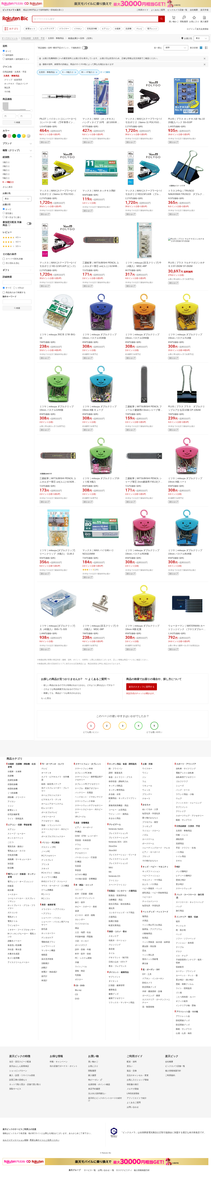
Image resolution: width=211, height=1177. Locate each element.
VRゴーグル (80, 817)
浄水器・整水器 (14, 949)
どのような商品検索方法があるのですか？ (62, 689)
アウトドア (181, 811)
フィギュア (147, 826)
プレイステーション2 (118, 863)
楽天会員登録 (202, 29)
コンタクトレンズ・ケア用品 (121, 912)
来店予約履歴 (94, 1089)
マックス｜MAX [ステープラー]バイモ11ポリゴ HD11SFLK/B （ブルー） (143, 194)
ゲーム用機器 (47, 890)
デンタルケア (47, 937)
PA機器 (78, 832)
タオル (179, 861)
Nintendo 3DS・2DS (118, 842)
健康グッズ (114, 994)
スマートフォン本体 (84, 768)
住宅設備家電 (13, 814)
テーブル (180, 947)
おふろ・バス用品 (150, 884)
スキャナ (45, 868)
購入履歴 (92, 1075)
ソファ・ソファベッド (186, 938)
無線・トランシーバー (51, 825)
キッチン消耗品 (115, 786)
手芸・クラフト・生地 (186, 848)
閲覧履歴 (92, 1071)
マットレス (181, 926)
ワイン (145, 773)
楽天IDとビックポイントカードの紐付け (105, 1099)
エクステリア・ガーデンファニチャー (156, 1001)
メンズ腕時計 (182, 871)
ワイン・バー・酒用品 (118, 814)
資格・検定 (80, 971)
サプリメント (115, 977)
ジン (144, 777)
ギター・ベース (82, 849)
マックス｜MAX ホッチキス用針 (99, 190)
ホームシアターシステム (52, 804)
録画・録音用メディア (51, 784)
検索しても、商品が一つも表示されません (62, 693)
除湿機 (11, 868)
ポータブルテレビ (49, 812)
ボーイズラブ (81, 945)
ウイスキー (147, 768)
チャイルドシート (150, 901)
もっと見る (46, 698)
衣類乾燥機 (12, 784)
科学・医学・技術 (83, 954)
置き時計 (180, 884)
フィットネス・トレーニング (189, 803)
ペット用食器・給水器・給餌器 (156, 942)
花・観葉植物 (148, 1007)
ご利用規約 (170, 1075)
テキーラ (146, 798)
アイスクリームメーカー (18, 962)
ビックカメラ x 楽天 (12, 10)
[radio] (4, 51)
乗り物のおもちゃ (150, 818)
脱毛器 (44, 929)
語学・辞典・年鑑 (83, 949)
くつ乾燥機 (12, 793)
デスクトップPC (48, 847)
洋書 (77, 962)
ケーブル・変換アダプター (87, 788)
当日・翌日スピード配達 (20, 1062)
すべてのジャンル (10, 38)
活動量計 (45, 963)
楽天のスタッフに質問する (141, 687)
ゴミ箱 (179, 992)
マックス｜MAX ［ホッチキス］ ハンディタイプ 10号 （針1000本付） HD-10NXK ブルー (100, 122)
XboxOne (113, 846)
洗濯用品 (180, 843)
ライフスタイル (82, 924)
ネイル (112, 953)
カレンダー (80, 919)
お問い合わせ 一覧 (106, 1170)
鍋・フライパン (115, 768)
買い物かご (93, 1062)
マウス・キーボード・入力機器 (55, 886)
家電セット (30, 29)
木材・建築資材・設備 (152, 991)
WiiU (111, 867)
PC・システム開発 (83, 958)
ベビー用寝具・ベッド (152, 888)
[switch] (29, 223)
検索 (18, 122)
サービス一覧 (90, 1170)
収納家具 (180, 967)
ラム (144, 781)
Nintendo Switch (116, 829)
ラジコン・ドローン (151, 831)
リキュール (147, 786)
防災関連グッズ (149, 987)
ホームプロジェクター (51, 795)
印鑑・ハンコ (182, 835)
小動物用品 (147, 933)
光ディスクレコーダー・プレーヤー (55, 789)
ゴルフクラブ (182, 781)
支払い (130, 1066)
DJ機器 (78, 862)
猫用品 (145, 916)
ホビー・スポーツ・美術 (86, 906)
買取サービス (15, 1089)
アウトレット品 (183, 1016)
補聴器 (44, 955)
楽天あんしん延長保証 (19, 1066)
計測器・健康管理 (116, 985)
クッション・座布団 (185, 943)
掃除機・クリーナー (16, 797)
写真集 (78, 975)
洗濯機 (128, 29)
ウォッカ (146, 790)
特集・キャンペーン (59, 1062)
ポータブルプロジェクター (53, 836)
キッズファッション (151, 871)
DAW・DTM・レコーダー (86, 836)
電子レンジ (152, 29)
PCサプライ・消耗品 (50, 873)
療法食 (145, 963)
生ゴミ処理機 (13, 958)
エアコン (106, 29)
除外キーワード (9, 297)
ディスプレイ (47, 860)
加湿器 (11, 863)
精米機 (11, 890)
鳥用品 (145, 938)
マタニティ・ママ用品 (152, 880)
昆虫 (144, 950)
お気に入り (93, 1066)
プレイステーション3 (118, 859)
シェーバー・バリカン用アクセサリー (55, 923)
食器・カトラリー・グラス (120, 777)
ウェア (179, 798)
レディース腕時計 (184, 876)
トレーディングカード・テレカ (156, 848)
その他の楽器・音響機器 (86, 879)
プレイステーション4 (118, 837)
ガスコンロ (12, 912)
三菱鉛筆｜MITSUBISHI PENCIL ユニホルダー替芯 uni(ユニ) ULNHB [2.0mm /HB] (100, 266)
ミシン (11, 806)
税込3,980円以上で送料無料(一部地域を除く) (43, 10)
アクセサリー (81, 853)
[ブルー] (19, 136)
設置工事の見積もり (18, 1080)
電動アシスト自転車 (185, 773)
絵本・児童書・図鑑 (84, 894)
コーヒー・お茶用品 (117, 810)
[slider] (2, 110)
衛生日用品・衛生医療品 (119, 904)
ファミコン (114, 880)
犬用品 (145, 920)
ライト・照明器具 (15, 819)
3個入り (6, 170)
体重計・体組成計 (49, 972)
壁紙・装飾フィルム (185, 984)
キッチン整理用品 (116, 790)
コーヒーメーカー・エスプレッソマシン (21, 900)
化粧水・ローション (117, 940)
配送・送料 (132, 1062)
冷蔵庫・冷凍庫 (14, 771)
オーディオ (46, 773)
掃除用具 (180, 839)
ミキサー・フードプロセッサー (21, 930)
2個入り (6, 166)
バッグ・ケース (183, 790)
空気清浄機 (92, 29)
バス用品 (180, 852)
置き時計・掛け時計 (185, 980)
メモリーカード (48, 817)
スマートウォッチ (184, 888)
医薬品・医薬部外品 (117, 895)
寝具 (178, 921)
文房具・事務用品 (184, 831)
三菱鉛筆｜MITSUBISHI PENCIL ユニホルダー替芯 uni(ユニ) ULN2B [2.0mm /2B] (58, 482)
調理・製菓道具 (115, 773)
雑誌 (77, 928)
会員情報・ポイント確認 (99, 1084)
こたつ (11, 842)
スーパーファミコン (117, 885)
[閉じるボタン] (205, 58)
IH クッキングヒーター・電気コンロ (22, 935)
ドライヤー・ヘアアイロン (53, 909)
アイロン (11, 801)
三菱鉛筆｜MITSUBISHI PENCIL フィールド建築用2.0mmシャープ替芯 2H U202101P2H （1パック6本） (145, 410)
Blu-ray (78, 990)
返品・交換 (132, 1071)
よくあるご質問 (158, 10)
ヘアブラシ (46, 913)
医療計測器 (114, 921)
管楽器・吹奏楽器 (83, 840)
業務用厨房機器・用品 (118, 805)
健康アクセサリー (116, 998)
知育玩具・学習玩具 (151, 813)
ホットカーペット (15, 838)
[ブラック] (5, 136)
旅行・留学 (80, 902)
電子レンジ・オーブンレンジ (20, 881)
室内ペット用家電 (150, 959)
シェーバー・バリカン (51, 918)
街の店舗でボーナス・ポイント (63, 1066)
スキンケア (114, 936)
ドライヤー (64, 29)
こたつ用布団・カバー (186, 997)
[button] (5, 106)
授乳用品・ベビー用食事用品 (155, 893)
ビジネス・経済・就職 (85, 915)
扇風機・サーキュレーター (19, 859)
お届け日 (7, 204)
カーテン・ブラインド (186, 971)
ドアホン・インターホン (153, 978)
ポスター (79, 979)
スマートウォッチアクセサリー (89, 805)
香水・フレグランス (117, 966)
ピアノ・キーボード (84, 827)
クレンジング (115, 945)
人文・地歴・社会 (83, 932)
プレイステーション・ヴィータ (122, 855)
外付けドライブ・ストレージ (54, 881)
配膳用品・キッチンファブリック (122, 799)
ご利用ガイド (142, 10)
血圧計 (44, 976)
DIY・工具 (146, 974)
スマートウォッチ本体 (85, 801)
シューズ (180, 786)
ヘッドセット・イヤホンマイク (89, 797)
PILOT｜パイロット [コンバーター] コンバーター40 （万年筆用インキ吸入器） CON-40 (58, 122)
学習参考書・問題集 (84, 936)
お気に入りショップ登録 (138, 1080)
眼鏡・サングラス (184, 820)
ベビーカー (147, 897)
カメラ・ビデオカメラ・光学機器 (55, 778)
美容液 (112, 949)
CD (76, 994)
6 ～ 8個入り (8, 182)
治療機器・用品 (115, 900)
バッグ (179, 906)
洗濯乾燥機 (12, 780)
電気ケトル (12, 921)
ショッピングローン (18, 1071)
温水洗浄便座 (47, 959)
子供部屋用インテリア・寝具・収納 (190, 961)
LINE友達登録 (133, 1093)
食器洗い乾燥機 (14, 945)
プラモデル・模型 (150, 822)
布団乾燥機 (12, 789)
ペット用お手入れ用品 (152, 925)
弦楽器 (78, 866)
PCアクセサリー (48, 856)
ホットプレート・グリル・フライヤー (21, 906)
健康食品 (113, 990)
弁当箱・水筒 (115, 794)
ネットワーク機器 (49, 877)
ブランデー (147, 794)
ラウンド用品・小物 (185, 794)
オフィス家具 (182, 1001)
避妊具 (112, 908)
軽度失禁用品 (115, 925)
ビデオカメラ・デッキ (51, 799)
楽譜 (77, 911)
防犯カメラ (147, 983)
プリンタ (45, 864)
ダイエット (114, 981)
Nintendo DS (114, 876)
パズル (145, 835)
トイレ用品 (181, 856)
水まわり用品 (115, 818)
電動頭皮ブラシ (48, 942)
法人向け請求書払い (97, 1093)
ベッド (179, 934)
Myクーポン (93, 1080)
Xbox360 (113, 850)
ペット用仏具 (148, 955)
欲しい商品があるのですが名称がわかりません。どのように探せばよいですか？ (79, 685)
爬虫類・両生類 (149, 946)
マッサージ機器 (48, 950)
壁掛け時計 (181, 880)
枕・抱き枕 (181, 930)
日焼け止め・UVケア (118, 962)
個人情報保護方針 (173, 1071)
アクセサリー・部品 (50, 821)
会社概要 (194, 10)
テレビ (139, 29)
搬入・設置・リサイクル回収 (22, 1075)
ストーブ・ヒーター (16, 834)
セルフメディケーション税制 (15, 1140)
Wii (110, 872)
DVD (77, 999)
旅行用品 (180, 911)
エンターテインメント (85, 898)
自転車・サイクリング (186, 768)
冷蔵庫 (118, 29)
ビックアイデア (47, 29)
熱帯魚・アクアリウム (152, 929)
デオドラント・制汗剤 (118, 957)
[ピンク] (9, 136)
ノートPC (45, 851)
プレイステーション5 (118, 833)
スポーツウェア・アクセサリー (190, 816)
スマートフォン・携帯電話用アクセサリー (89, 778)
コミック (79, 889)
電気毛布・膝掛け (15, 846)
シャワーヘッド (48, 946)
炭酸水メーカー (14, 941)
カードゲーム (148, 839)
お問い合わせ (133, 1107)
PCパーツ (45, 894)
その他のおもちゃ (150, 861)
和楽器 (78, 870)
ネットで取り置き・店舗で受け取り (25, 1084)
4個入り (6, 174)
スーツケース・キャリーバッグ (190, 902)
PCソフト (45, 898)
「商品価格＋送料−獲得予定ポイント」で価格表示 (58, 48)
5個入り (6, 178)
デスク (179, 951)
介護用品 (113, 917)
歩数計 (44, 967)
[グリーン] (14, 136)
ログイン (191, 29)
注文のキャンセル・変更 (138, 1075)
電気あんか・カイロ (16, 851)
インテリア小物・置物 (186, 1005)
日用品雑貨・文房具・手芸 (33, 38)
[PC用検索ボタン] (161, 19)
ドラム (78, 844)
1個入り (6, 162)
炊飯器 (11, 886)
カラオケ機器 (81, 874)
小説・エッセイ (82, 941)
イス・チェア (182, 956)
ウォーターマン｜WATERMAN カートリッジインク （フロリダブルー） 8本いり (188, 629)
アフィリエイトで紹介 (137, 1098)
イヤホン (78, 29)
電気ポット (12, 917)
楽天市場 (204, 10)
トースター (12, 894)
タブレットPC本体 (83, 773)
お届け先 (7, 193)
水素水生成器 (13, 954)
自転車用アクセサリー (186, 777)
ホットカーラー (48, 933)
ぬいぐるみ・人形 (150, 809)
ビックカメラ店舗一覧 (177, 10)
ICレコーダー (47, 808)
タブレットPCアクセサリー (87, 784)
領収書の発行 (133, 1084)
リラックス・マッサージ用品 (121, 1002)
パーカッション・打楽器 (86, 857)
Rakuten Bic (15, 19)
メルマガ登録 (133, 1089)
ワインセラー (13, 925)
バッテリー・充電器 (84, 792)
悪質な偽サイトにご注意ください (44, 1140)
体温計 (44, 980)
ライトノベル (81, 966)
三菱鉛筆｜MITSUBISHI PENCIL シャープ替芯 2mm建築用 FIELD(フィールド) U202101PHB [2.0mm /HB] (143, 482)
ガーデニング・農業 (151, 995)
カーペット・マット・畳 (187, 975)
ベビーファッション (151, 876)
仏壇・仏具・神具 (184, 1033)
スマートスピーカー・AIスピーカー (55, 830)
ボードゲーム (148, 843)
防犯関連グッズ (183, 1020)
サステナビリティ (124, 1170)
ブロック (146, 856)
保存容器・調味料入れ (118, 781)
